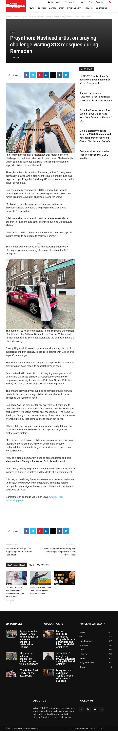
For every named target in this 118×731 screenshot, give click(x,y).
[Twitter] (95, 709)
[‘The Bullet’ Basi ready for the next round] (11, 673)
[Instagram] (88, 709)
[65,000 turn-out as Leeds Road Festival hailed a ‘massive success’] (40, 578)
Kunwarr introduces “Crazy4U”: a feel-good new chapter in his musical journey (95, 97)
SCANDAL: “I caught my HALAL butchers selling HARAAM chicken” (65, 658)
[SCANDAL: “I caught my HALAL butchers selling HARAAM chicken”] (48, 656)
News (31, 8)
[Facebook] (81, 709)
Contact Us (101, 8)
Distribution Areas (86, 2)
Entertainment (74, 8)
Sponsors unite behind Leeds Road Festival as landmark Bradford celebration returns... (28, 639)
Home (8, 16)
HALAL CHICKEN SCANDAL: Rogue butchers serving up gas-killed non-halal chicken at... (65, 639)
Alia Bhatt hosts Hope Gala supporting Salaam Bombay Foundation (19, 551)
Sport (61, 8)
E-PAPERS (90, 8)
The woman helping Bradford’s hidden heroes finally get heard (28, 658)
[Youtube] (101, 709)
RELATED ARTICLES (16, 565)
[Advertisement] (40, 510)
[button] (110, 2)
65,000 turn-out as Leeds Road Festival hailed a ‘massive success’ (40, 591)
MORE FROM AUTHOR (39, 565)
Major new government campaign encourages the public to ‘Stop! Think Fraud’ (59, 551)
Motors (52, 8)
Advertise (99, 2)
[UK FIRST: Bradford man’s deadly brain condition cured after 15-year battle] (16, 578)
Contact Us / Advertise (79, 728)
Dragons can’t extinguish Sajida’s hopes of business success (64, 675)
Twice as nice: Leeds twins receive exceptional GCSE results (94, 155)
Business (42, 8)
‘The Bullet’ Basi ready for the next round (28, 673)
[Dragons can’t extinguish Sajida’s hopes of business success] (48, 672)
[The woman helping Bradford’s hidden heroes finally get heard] (11, 656)
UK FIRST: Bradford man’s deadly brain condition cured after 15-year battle (95, 80)
